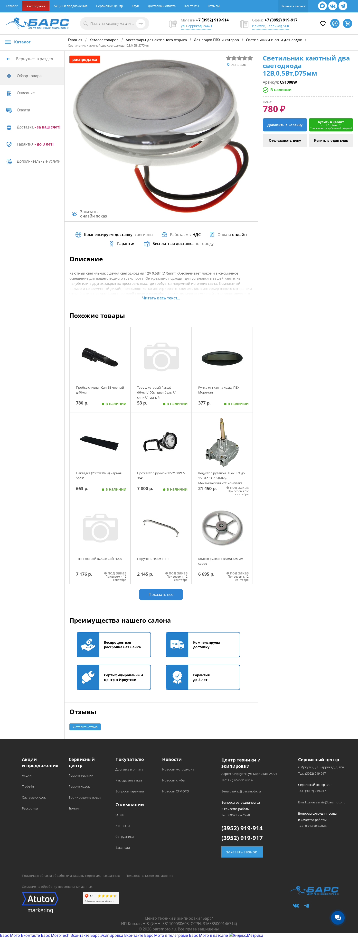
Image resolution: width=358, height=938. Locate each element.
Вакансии (122, 847)
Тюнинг (74, 808)
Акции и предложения (70, 6)
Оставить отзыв (85, 727)
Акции (26, 775)
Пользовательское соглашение (149, 875)
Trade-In (28, 786)
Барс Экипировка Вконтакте (116, 935)
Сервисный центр (109, 6)
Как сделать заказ (128, 780)
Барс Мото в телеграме (166, 935)
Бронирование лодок (85, 797)
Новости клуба (173, 780)
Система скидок (34, 797)
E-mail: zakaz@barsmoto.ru (241, 791)
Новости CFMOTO (175, 791)
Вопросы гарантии (129, 791)
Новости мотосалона (178, 769)
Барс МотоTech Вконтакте (65, 935)
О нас (119, 814)
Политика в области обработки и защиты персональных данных (71, 875)
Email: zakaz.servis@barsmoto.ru (322, 802)
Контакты (191, 6)
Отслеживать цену (285, 140)
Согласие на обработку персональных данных (57, 886)
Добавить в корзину (284, 125)
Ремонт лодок (79, 786)
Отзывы (214, 6)
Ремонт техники (81, 775)
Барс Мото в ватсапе (208, 935)
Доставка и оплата (162, 6)
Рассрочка (30, 808)
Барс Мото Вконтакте (20, 935)
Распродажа (36, 6)
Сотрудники (124, 836)
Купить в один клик (331, 140)
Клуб (135, 6)
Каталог (12, 6)
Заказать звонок (293, 6)
